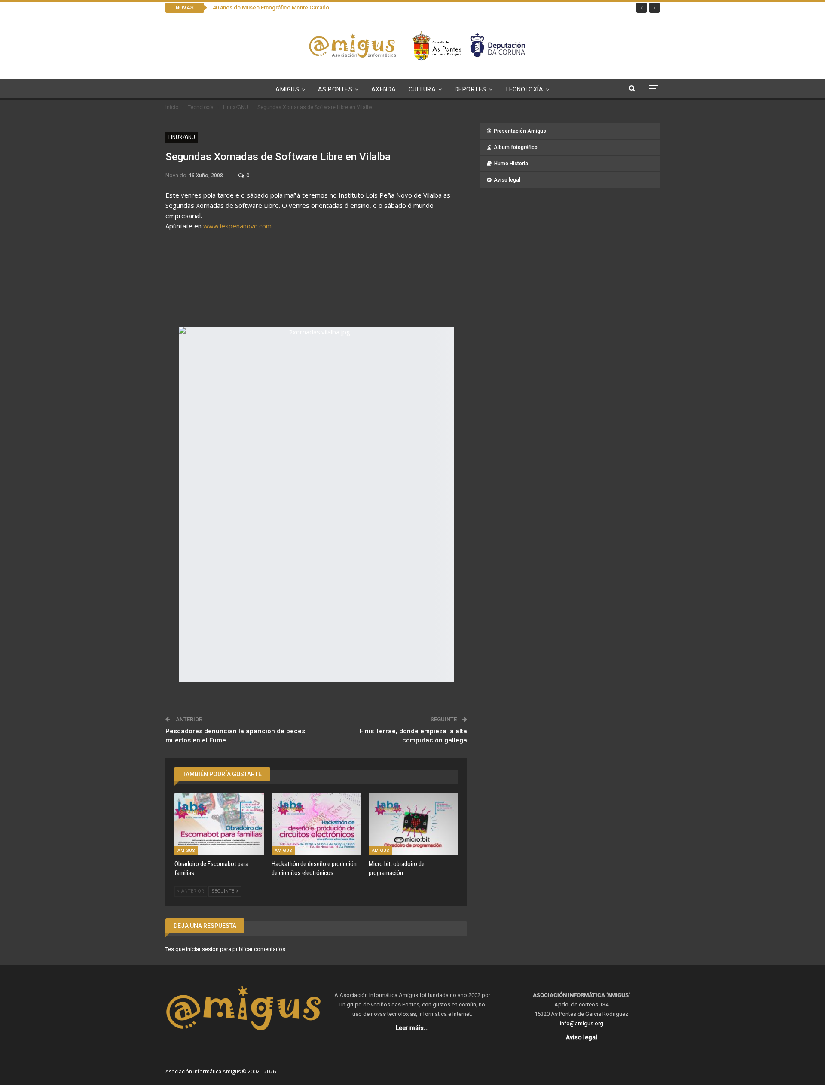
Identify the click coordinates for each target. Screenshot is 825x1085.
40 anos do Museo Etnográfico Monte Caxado (271, 7)
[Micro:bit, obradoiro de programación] (413, 824)
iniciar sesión (202, 949)
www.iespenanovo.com (237, 226)
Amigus (287, 89)
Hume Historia (511, 164)
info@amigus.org (581, 1023)
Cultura (422, 89)
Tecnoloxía (524, 89)
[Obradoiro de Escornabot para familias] (219, 824)
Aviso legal (507, 180)
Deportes (470, 89)
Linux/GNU (181, 137)
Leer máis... (412, 1027)
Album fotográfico (516, 147)
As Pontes (335, 89)
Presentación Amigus (520, 131)
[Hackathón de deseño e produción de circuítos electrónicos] (316, 824)
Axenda (383, 89)
